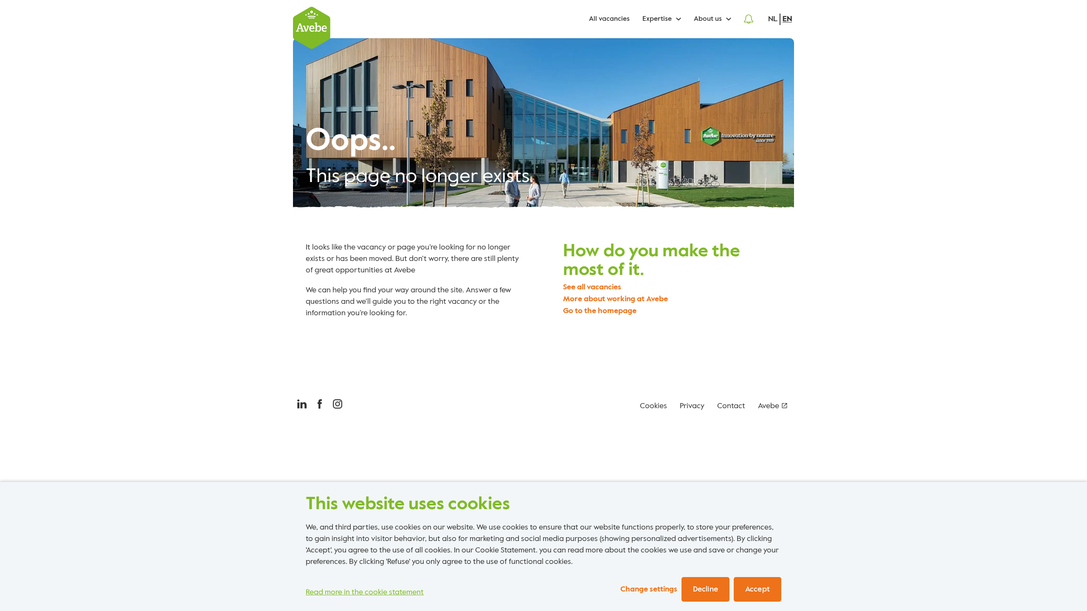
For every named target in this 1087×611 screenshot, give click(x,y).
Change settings (648, 589)
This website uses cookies (408, 504)
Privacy (692, 406)
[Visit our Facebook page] (320, 406)
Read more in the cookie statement (365, 592)
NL (772, 19)
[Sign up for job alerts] (748, 19)
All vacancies (609, 19)
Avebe (768, 406)
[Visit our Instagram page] (337, 406)
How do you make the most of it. (651, 260)
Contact (731, 406)
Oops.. (351, 141)
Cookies (653, 406)
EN (787, 19)
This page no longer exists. (419, 176)
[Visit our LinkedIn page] (302, 406)
